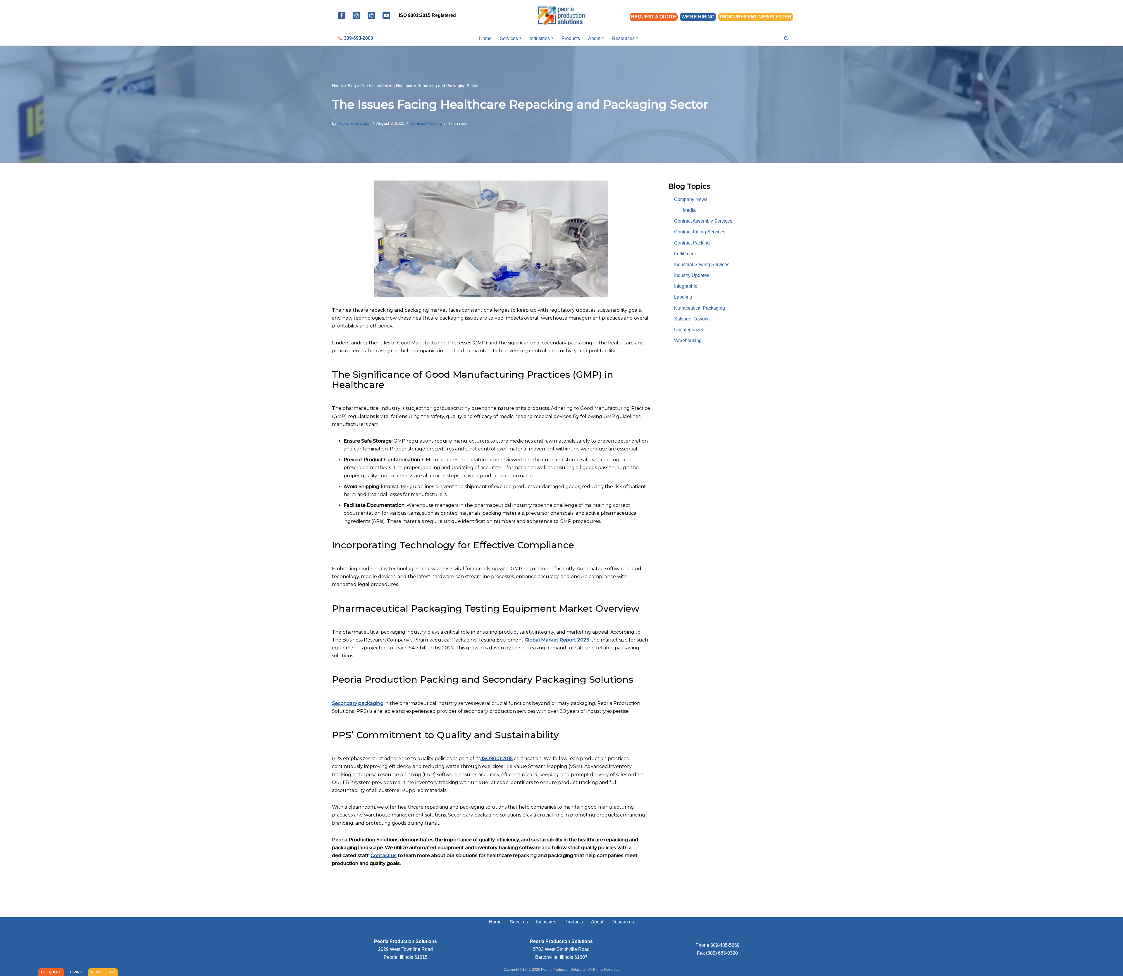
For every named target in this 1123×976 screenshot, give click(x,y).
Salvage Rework (691, 318)
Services (519, 921)
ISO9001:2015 (496, 758)
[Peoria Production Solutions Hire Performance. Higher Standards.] (561, 15)
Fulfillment (685, 253)
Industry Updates (691, 275)
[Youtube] (386, 15)
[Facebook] (341, 15)
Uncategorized (689, 329)
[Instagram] (356, 15)
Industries (546, 921)
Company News (690, 199)
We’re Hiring (697, 16)
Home (485, 38)
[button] (520, 38)
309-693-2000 (358, 38)
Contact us (384, 855)
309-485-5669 (725, 945)
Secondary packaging (357, 703)
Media (689, 210)
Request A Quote (653, 16)
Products (571, 38)
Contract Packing (426, 123)
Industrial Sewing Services (701, 264)
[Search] (786, 38)
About (597, 921)
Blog (352, 85)
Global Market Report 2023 (556, 640)
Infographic (685, 286)
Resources (623, 921)
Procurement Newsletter (755, 16)
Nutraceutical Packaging (699, 308)
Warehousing (688, 340)
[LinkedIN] (371, 15)
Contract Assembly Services (703, 221)
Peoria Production (354, 123)
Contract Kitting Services (699, 231)
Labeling (683, 296)
